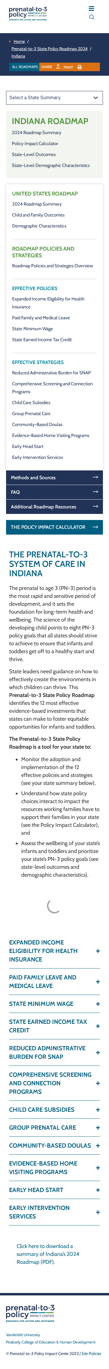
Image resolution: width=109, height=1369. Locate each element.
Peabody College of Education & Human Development (50, 1342)
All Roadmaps (25, 66)
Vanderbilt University (23, 1334)
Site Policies (91, 1353)
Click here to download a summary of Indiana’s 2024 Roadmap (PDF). (48, 1254)
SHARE (47, 66)
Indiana (18, 56)
